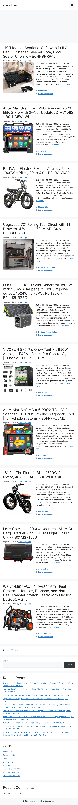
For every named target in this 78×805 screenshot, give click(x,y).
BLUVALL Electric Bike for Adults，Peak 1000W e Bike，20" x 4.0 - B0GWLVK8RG (37, 170)
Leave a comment (45, 94)
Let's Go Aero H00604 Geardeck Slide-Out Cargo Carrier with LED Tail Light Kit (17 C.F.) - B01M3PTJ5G (39, 533)
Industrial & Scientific (11, 769)
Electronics (42, 91)
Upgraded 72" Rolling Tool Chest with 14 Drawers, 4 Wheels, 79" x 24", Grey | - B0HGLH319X (36, 228)
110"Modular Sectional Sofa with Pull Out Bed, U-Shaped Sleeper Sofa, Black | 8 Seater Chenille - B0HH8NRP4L (37, 52)
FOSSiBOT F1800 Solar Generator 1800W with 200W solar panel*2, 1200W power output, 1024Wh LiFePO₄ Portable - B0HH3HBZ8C (37, 291)
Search (6, 661)
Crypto (5, 759)
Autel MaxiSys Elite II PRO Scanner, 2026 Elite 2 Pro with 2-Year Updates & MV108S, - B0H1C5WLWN (38, 112)
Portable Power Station (47, 332)
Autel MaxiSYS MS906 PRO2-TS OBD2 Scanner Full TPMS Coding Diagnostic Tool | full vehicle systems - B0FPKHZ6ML (38, 414)
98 (12, 650)
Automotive (43, 151)
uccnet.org (10, 5)
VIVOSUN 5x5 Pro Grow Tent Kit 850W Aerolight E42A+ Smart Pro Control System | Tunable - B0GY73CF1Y (39, 353)
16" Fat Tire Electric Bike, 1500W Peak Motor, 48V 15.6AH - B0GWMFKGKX (35, 475)
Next (18, 650)
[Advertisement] (39, 25)
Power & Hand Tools (46, 267)
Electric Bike (43, 207)
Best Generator (44, 634)
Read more (66, 84)
